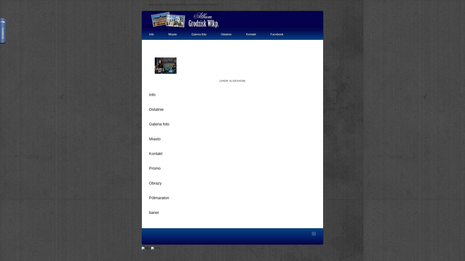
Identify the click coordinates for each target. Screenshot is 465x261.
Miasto (172, 34)
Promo (155, 168)
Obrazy (155, 183)
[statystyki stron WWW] (146, 248)
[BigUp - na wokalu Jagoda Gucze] (165, 66)
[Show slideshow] (232, 81)
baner (154, 212)
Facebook (276, 34)
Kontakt (251, 34)
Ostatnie (226, 34)
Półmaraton (159, 198)
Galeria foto (198, 34)
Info (151, 34)
